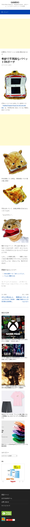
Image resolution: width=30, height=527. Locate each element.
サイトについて (6, 505)
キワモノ (16, 284)
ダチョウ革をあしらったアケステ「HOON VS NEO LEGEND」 (8, 299)
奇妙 (4, 286)
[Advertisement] (15, 34)
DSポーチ (4, 284)
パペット (22, 284)
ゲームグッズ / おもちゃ (10, 282)
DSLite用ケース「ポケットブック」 (14, 273)
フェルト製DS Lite (9, 276)
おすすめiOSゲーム (7, 498)
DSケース (24, 282)
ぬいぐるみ (10, 284)
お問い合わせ (5, 502)
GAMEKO (15, 2)
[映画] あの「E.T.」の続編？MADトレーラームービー (22, 299)
